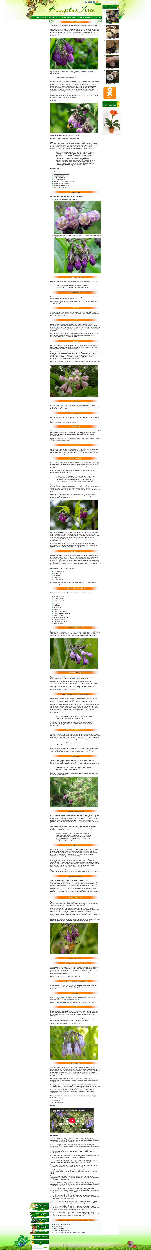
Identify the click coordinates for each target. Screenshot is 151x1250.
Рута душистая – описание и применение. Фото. (69, 1232)
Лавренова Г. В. (57, 1156)
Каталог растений (69, 17)
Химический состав (60, 179)
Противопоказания (85, 17)
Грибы (44, 17)
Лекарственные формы (61, 185)
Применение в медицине (62, 183)
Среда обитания (59, 176)
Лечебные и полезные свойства (64, 181)
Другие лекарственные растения (69, 25)
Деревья (51, 17)
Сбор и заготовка (59, 177)
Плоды (58, 17)
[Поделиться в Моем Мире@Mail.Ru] (89, 2)
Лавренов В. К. (68, 1156)
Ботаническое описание (61, 174)
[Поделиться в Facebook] (94, 2)
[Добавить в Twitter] (86, 2)
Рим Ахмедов (56, 1151)
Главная (36, 17)
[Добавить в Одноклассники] (97, 2)
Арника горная (58, 1226)
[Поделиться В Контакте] (91, 2)
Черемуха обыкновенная (62, 1224)
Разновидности (59, 172)
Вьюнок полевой (59, 1228)
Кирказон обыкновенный (62, 1230)
